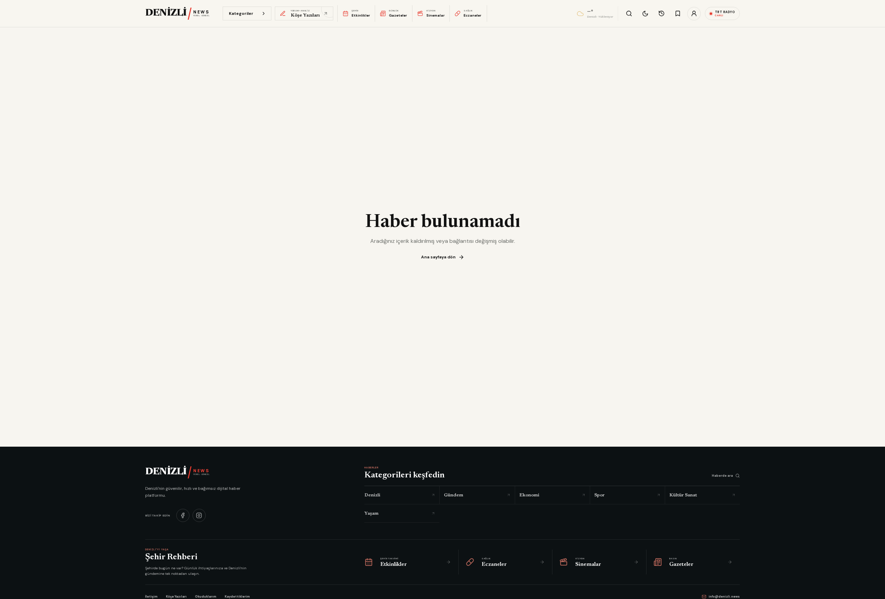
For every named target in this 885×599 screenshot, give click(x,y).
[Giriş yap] (694, 13)
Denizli (372, 495)
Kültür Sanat (683, 495)
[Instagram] (199, 515)
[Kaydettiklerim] (677, 13)
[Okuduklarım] (661, 13)
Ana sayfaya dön (438, 257)
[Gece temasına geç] (645, 13)
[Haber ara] (629, 13)
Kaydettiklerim (237, 597)
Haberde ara (722, 476)
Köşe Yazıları (176, 597)
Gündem (453, 495)
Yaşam (371, 513)
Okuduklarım (205, 597)
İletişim (151, 597)
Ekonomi (529, 495)
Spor (599, 495)
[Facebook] (182, 515)
